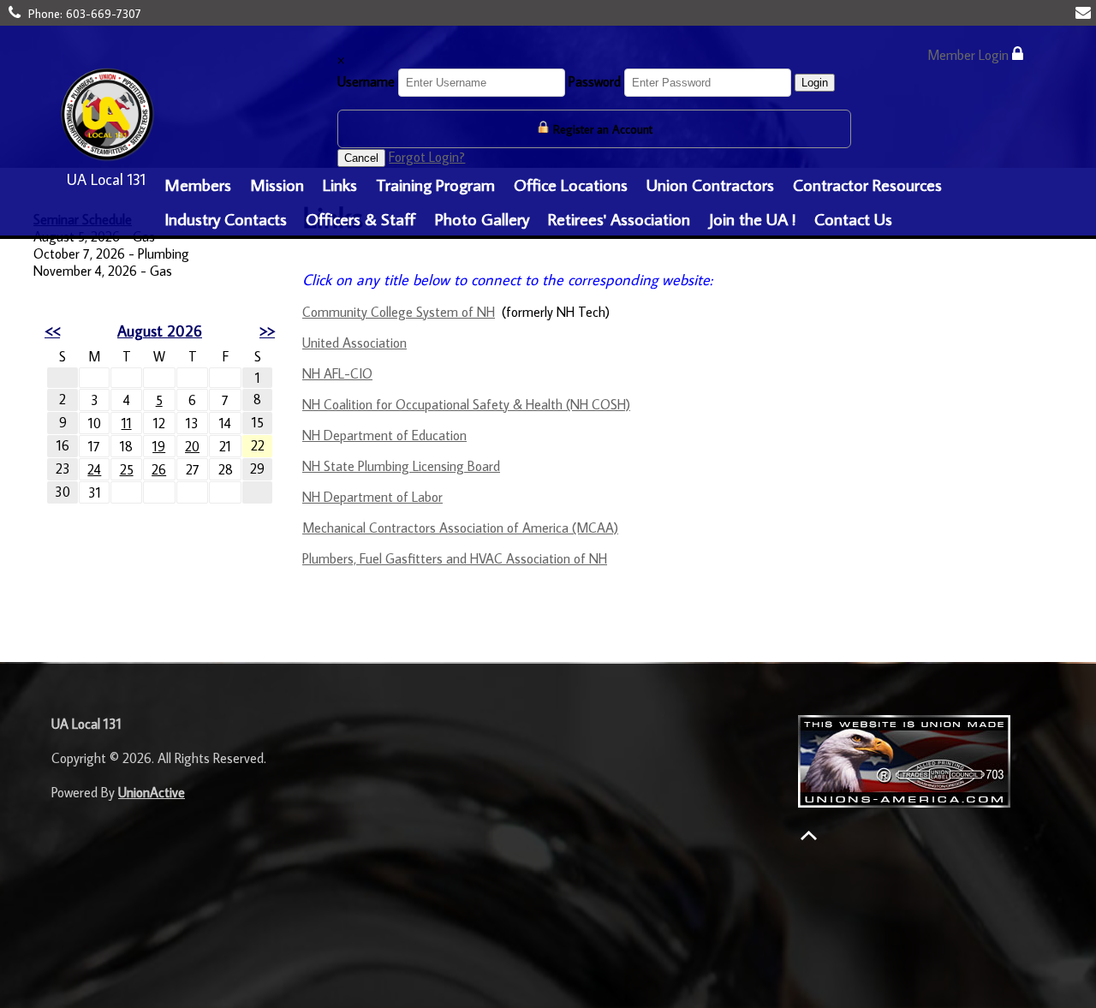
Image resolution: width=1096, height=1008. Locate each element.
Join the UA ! (752, 218)
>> (267, 331)
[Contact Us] (1085, 12)
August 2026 (159, 331)
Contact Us (853, 218)
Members (197, 184)
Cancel (361, 158)
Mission (277, 184)
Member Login (969, 54)
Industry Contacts (225, 218)
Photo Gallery (482, 218)
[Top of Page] (808, 835)
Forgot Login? (427, 156)
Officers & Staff (361, 218)
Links (340, 184)
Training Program (435, 184)
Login (814, 82)
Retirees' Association (619, 218)
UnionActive (151, 792)
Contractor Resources (867, 184)
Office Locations (571, 184)
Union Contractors (710, 184)
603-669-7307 (103, 13)
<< (52, 331)
